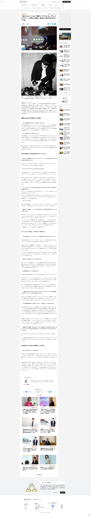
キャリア (25, 508)
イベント (25, 507)
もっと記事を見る (39, 474)
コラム (25, 506)
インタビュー (26, 503)
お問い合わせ (37, 508)
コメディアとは (37, 504)
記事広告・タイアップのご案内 (39, 507)
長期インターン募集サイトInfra (45, 514)
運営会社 (36, 503)
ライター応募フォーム (38, 506)
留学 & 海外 (26, 504)
